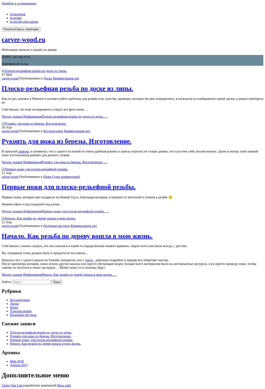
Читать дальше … (55, 116)
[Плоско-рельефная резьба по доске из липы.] (34, 71)
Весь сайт (64, 385)
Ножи (47, 176)
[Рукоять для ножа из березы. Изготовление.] (34, 123)
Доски (47, 78)
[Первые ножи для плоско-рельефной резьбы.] (35, 169)
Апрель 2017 (19, 365)
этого (89, 260)
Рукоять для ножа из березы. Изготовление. (66, 141)
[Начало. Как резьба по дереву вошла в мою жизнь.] (39, 218)
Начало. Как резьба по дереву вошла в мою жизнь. (77, 236)
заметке (23, 151)
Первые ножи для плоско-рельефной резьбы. (69, 186)
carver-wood (10, 78)
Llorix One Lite (12, 385)
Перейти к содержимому (19, 3)
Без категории (53, 131)
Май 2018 (17, 361)
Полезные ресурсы (56, 226)
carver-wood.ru (23, 39)
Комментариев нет (66, 78)
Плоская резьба (20, 311)
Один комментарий (66, 176)
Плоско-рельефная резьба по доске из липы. (67, 88)
